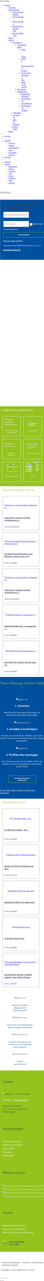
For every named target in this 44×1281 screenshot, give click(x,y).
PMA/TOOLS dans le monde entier (18, 1232)
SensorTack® (14, 10)
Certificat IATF (9, 1155)
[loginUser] (16, 215)
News (11, 131)
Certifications (14, 148)
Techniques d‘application (22, 90)
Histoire (12, 155)
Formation (7, 1152)
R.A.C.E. (11, 40)
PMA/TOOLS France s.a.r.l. (14, 1225)
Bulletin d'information (12, 1145)
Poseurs (7, 5)
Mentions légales (10, 1265)
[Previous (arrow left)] (1, 1280)
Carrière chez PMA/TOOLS (14, 1229)
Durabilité (13, 152)
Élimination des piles (12, 1141)
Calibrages (17, 113)
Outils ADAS (15, 128)
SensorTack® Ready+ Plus (18, 28)
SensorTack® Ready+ (18, 13)
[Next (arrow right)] (3, 1280)
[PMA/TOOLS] (8, 192)
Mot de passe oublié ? (13, 241)
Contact (7, 162)
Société (7, 141)
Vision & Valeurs (12, 144)
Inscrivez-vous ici (11, 250)
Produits (12, 7)
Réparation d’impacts (25, 95)
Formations (17, 42)
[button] (5, 1)
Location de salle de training (16, 120)
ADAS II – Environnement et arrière (27, 65)
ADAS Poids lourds (24, 84)
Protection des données (33, 1262)
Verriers (7, 136)
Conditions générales (10, 1262)
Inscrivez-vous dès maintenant (22, 779)
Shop (11, 38)
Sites (10, 150)
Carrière (7, 157)
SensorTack (8, 1148)
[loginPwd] (16, 224)
